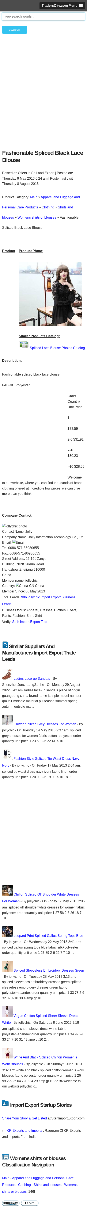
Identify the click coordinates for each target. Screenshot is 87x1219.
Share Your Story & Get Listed (24, 1118)
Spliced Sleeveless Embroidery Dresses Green (49, 970)
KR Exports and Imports (25, 1130)
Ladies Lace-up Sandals (32, 678)
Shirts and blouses (47, 1185)
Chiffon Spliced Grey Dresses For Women (45, 724)
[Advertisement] (43, 98)
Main (6, 1178)
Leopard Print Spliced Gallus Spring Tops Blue (48, 935)
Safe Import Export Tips (29, 622)
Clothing (24, 1185)
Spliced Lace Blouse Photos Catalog (57, 348)
